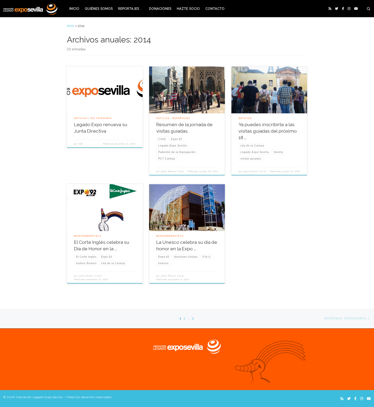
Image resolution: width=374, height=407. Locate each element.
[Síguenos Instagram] (349, 8)
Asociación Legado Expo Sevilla (39, 397)
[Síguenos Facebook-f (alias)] (343, 8)
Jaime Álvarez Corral (172, 171)
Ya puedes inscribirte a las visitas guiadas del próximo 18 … (268, 131)
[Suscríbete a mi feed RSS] (330, 8)
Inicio (70, 26)
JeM (80, 144)
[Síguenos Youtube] (356, 8)
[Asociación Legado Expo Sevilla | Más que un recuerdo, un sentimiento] (30, 8)
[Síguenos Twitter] (336, 8)
